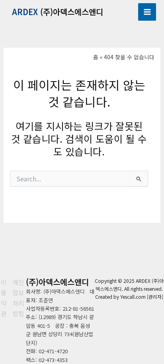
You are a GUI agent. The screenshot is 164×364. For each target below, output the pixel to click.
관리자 (155, 296)
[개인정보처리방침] (18, 298)
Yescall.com (133, 296)
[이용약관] (3, 298)
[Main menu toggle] (147, 12)
